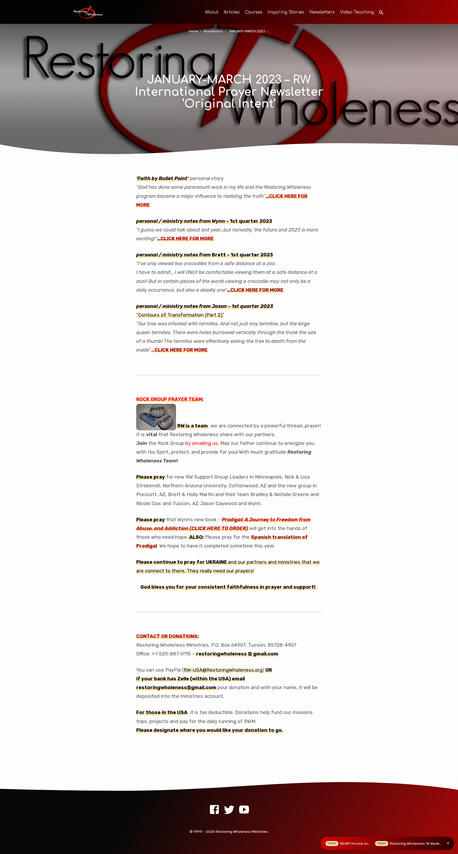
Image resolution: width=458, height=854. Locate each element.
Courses (253, 12)
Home (193, 31)
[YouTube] (244, 810)
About (211, 12)
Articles (232, 12)
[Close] (448, 843)
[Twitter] (229, 810)
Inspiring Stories (286, 12)
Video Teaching (357, 12)
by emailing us (201, 443)
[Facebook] (214, 810)
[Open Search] (381, 12)
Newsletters (322, 12)
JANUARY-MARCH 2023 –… (249, 31)
